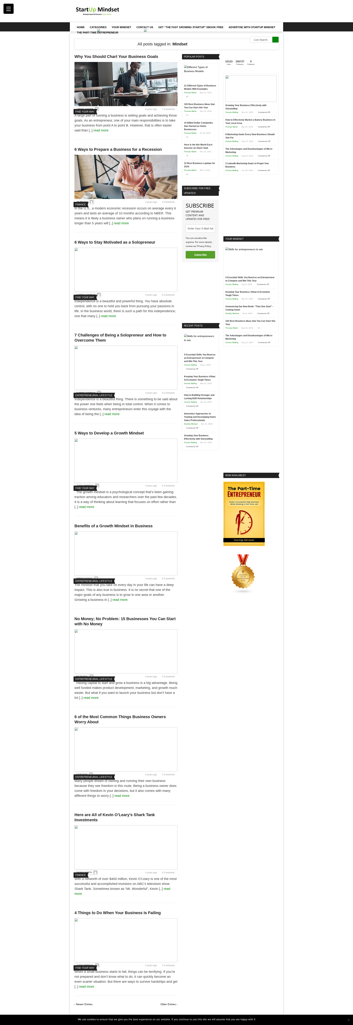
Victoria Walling (190, 365)
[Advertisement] (212, 11)
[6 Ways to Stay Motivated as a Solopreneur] (125, 290)
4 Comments (168, 202)
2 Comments (168, 965)
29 (187, 174)
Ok (259, 1019)
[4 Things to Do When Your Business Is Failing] (125, 961)
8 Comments (168, 578)
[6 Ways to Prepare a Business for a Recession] (125, 198)
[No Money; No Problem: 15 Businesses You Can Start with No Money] (125, 672)
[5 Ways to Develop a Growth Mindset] (125, 481)
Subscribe (200, 254)
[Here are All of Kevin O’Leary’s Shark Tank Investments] (125, 868)
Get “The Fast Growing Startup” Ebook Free (190, 27)
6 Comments (168, 295)
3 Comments (168, 676)
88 (187, 97)
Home (81, 27)
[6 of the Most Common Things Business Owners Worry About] (125, 770)
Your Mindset (121, 27)
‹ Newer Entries (83, 1004)
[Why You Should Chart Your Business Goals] (125, 105)
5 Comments (168, 774)
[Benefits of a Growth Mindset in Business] (125, 574)
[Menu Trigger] (8, 9)
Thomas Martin (190, 93)
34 (187, 137)
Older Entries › (169, 1004)
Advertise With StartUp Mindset (252, 27)
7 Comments (168, 109)
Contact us (144, 27)
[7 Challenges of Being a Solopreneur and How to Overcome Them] (125, 388)
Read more (269, 1019)
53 (187, 115)
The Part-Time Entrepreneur (97, 32)
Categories (98, 27)
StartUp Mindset (191, 424)
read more (101, 130)
